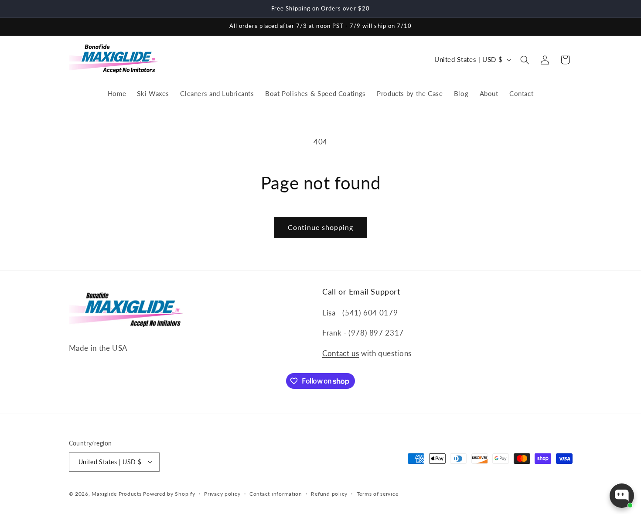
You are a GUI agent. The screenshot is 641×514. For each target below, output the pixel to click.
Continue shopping (321, 227)
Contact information (275, 494)
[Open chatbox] (622, 495)
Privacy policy (222, 494)
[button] (525, 60)
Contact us (340, 352)
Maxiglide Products (116, 493)
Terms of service (378, 494)
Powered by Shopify (169, 493)
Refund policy (329, 494)
